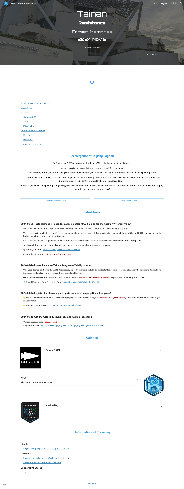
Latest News (26, 108)
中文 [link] (155, 3)
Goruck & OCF (29, 117)
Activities (25, 112)
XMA (25, 121)
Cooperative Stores (32, 144)
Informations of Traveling (33, 131)
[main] (92, 25)
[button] (181, 3)
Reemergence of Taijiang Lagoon (36, 103)
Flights (26, 135)
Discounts (28, 140)
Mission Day (29, 126)
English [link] (164, 3)
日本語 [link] (173, 3)
